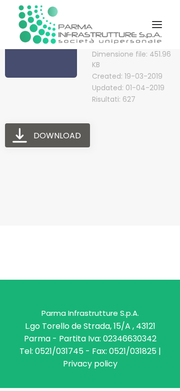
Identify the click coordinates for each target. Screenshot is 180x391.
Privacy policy (90, 363)
